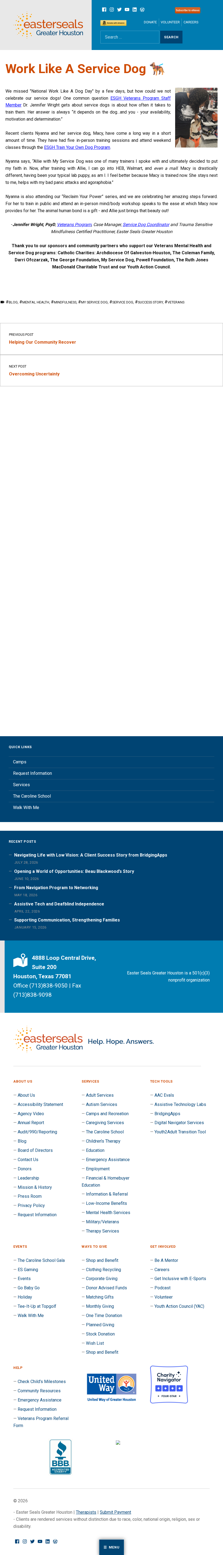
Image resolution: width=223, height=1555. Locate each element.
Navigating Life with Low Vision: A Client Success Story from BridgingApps (90, 855)
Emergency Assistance (108, 1159)
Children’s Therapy (103, 1141)
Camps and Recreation (107, 1113)
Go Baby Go (29, 1287)
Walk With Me (26, 807)
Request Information (32, 773)
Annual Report (31, 1122)
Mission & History (35, 1187)
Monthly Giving (100, 1306)
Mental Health (35, 302)
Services (21, 784)
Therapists (86, 1512)
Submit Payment (115, 1512)
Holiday (25, 1297)
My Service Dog (94, 302)
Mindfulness (65, 302)
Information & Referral (107, 1194)
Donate (150, 22)
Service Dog (122, 302)
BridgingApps (167, 1113)
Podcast (162, 1287)
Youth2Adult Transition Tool (180, 1131)
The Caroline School (32, 796)
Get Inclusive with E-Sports (180, 1278)
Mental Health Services (108, 1212)
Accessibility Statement (40, 1104)
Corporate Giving (101, 1278)
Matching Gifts (100, 1297)
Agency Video (31, 1113)
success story (150, 302)
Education (95, 1150)
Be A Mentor (166, 1260)
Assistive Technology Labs (180, 1104)
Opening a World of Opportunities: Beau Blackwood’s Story (74, 871)
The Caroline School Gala (41, 1260)
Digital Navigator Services (179, 1122)
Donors (25, 1168)
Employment (98, 1168)
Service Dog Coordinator (146, 224)
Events (24, 1278)
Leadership (28, 1178)
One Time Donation (104, 1315)
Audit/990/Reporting (37, 1131)
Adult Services (100, 1095)
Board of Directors (35, 1150)
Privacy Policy (31, 1205)
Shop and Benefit (102, 1260)
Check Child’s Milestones (42, 1381)
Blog (13, 302)
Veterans (176, 302)
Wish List (95, 1343)
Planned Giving (100, 1324)
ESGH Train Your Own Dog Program (77, 147)
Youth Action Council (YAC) (179, 1306)
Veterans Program (74, 224)
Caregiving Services (105, 1122)
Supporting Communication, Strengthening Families (67, 920)
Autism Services (101, 1104)
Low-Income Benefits (106, 1203)
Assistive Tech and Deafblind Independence (59, 904)
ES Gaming (28, 1269)
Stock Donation (100, 1334)
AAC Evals (164, 1095)
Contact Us (28, 1159)
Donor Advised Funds (106, 1287)
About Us (26, 1095)
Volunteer (170, 22)
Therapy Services (102, 1231)
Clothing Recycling (103, 1269)
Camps (19, 761)
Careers (191, 22)
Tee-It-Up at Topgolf (37, 1306)
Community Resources (39, 1390)
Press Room (30, 1196)
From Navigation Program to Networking (56, 887)
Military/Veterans (102, 1221)
